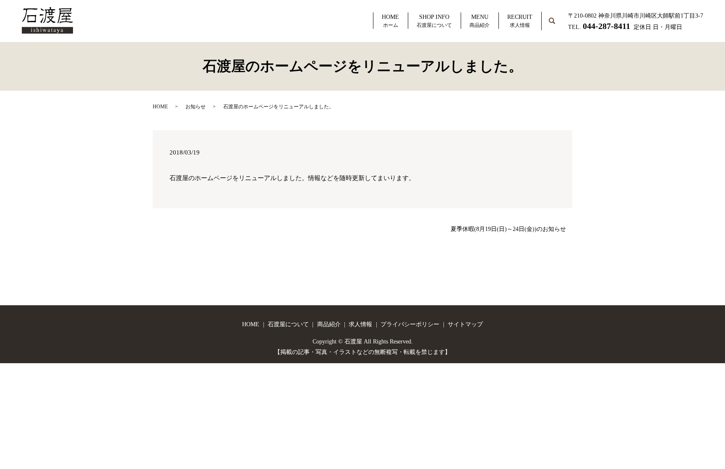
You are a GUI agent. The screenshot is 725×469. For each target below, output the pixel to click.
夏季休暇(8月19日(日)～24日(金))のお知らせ (508, 229)
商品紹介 (329, 324)
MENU (479, 21)
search (558, 16)
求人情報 (360, 324)
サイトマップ (465, 324)
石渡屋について (288, 324)
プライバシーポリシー (410, 324)
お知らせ (195, 107)
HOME (390, 21)
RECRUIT (519, 21)
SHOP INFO (434, 21)
